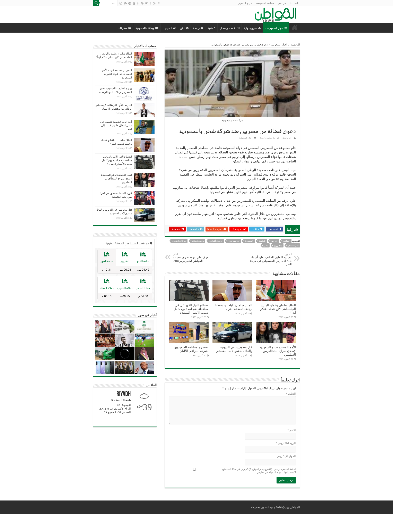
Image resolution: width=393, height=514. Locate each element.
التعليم (168, 28)
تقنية (210, 28)
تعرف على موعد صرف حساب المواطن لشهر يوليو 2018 (191, 257)
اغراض (274, 241)
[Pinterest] (142, 3)
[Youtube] (134, 3)
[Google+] (154, 3)
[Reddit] (130, 3)
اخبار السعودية (275, 28)
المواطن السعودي (294, 27)
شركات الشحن (179, 241)
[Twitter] (146, 3)
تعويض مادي (233, 241)
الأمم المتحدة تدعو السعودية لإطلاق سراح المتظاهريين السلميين (278, 350)
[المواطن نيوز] (275, 14)
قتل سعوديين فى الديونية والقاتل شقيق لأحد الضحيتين (234, 349)
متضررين (278, 245)
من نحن (282, 3)
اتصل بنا (294, 3)
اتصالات (286, 241)
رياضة (196, 28)
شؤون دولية (250, 28)
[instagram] (120, 3)
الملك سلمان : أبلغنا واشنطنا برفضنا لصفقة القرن (233, 307)
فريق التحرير (245, 3)
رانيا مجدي (287, 137)
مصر (266, 245)
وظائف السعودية (145, 28)
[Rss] (159, 3)
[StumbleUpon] (125, 3)
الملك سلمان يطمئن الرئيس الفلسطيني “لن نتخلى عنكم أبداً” (278, 308)
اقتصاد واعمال (228, 28)
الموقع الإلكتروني (286, 456)
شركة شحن (293, 245)
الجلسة (262, 241)
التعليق (291, 393)
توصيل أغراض (215, 241)
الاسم (291, 430)
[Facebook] (150, 3)
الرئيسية (295, 44)
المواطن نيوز (292, 507)
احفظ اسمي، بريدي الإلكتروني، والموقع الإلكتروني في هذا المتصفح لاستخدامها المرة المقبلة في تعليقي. (259, 470)
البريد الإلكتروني (286, 443)
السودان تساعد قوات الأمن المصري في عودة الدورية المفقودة (117, 74)
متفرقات (122, 28)
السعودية (249, 241)
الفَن (182, 28)
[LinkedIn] (138, 3)
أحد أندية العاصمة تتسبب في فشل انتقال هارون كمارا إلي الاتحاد (116, 125)
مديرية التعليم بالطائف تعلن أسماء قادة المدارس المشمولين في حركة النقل (271, 259)
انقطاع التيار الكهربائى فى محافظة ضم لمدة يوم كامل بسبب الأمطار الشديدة (191, 308)
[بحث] (96, 3)
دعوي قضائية (198, 241)
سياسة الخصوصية (265, 3)
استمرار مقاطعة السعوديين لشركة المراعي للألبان (191, 349)
